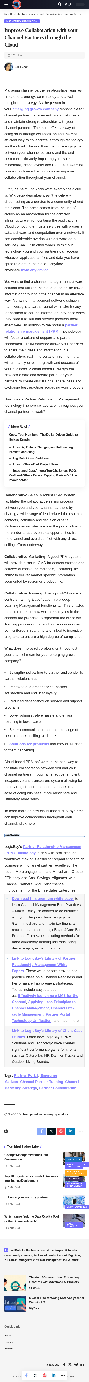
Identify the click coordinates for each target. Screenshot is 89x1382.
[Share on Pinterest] (44, 1375)
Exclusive (74, 1178)
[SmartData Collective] (16, 4)
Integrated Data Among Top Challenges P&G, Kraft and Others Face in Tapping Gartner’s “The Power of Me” (43, 475)
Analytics (73, 1159)
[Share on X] (35, 1375)
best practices (33, 1114)
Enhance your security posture (26, 1197)
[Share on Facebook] (26, 1375)
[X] (70, 1365)
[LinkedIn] (82, 1365)
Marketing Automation (21, 21)
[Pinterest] (76, 1365)
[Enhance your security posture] (74, 1201)
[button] (8, 4)
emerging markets (56, 1114)
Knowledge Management (75, 1184)
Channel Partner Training (41, 1082)
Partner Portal (26, 1075)
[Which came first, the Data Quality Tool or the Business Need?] (74, 1220)
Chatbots (34, 1287)
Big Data (34, 1308)
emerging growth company (36, 109)
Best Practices (74, 1165)
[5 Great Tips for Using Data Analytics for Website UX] (15, 1304)
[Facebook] (64, 1365)
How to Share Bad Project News (36, 464)
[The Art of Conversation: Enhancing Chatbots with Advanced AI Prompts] (15, 1283)
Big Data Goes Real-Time (31, 458)
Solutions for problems (29, 744)
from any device (34, 270)
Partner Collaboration (57, 1088)
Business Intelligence (75, 1172)
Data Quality (72, 1225)
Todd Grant (21, 66)
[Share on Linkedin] (53, 1375)
